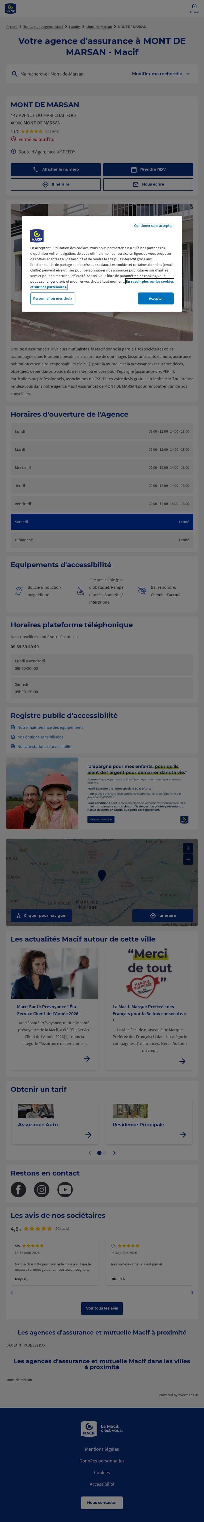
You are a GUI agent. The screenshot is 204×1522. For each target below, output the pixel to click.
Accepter (156, 298)
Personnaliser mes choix (52, 298)
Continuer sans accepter (153, 225)
